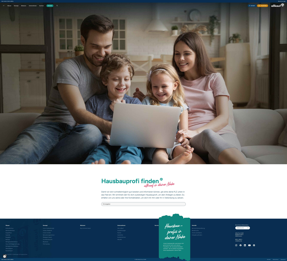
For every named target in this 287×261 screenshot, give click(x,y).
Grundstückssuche (47, 239)
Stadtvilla (8, 235)
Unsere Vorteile (47, 232)
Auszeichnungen (121, 230)
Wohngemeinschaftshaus (12, 246)
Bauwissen (45, 241)
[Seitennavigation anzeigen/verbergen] (4, 6)
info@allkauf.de (238, 241)
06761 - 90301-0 (238, 239)
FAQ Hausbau (46, 244)
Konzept (16, 5)
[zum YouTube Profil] (249, 245)
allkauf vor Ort (240, 228)
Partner (119, 232)
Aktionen (23, 5)
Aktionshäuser (9, 248)
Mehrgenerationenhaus (11, 241)
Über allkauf (120, 228)
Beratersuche (195, 230)
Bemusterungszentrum (48, 235)
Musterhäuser (9, 250)
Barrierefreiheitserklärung (198, 228)
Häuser (9, 5)
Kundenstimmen (121, 237)
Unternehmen (33, 5)
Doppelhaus (9, 232)
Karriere (41, 5)
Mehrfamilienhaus (10, 230)
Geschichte (120, 235)
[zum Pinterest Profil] (254, 245)
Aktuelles (119, 239)
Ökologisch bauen (47, 237)
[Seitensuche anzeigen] (57, 6)
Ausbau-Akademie (47, 230)
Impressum (283, 259)
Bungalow (8, 237)
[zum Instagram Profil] (236, 245)
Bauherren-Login (282, 1)
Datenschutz (275, 259)
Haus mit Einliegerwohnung (12, 244)
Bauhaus (8, 239)
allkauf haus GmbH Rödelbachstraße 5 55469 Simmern (239, 234)
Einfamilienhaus (9, 228)
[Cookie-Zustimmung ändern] (5, 256)
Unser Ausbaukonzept (48, 228)
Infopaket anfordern (197, 235)
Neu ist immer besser (85, 228)
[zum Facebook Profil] (240, 245)
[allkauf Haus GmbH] (277, 6)
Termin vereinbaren (197, 232)
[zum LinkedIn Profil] (245, 245)
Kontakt (50, 5)
